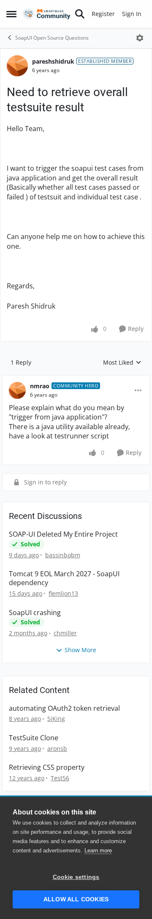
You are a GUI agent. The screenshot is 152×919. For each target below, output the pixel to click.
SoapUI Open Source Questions (52, 37)
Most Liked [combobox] (122, 362)
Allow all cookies (76, 899)
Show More (80, 650)
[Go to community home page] (47, 14)
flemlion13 (63, 593)
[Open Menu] (140, 38)
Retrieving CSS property (46, 767)
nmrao (39, 386)
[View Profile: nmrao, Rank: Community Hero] (17, 390)
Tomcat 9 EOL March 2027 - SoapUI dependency (64, 578)
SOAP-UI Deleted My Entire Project (63, 534)
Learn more (98, 850)
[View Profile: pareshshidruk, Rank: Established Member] (17, 65)
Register (103, 14)
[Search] (80, 14)
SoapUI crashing (35, 612)
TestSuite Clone (33, 738)
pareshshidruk (53, 61)
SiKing (56, 719)
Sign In (131, 14)
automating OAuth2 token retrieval (64, 708)
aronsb (57, 748)
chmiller (65, 633)
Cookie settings (76, 877)
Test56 (60, 778)
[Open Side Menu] (11, 14)
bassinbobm (62, 555)
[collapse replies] (76, 379)
